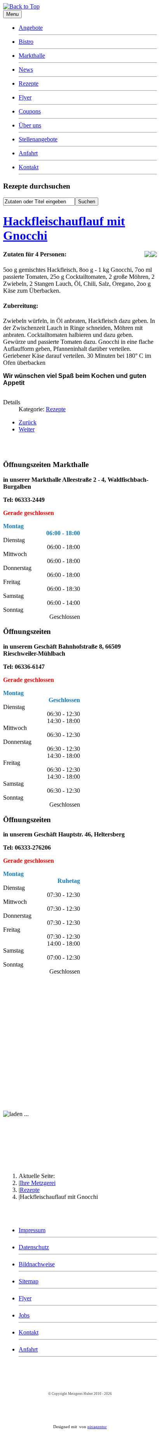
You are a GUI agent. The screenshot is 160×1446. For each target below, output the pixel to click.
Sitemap (28, 1281)
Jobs (24, 1315)
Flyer (25, 97)
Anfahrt (28, 153)
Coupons (30, 111)
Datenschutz (34, 1247)
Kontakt (28, 167)
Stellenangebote (38, 139)
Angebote (31, 27)
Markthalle (32, 55)
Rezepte (28, 83)
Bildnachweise (37, 1264)
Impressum (32, 1230)
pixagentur (97, 1427)
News (26, 69)
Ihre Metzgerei (38, 1183)
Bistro (26, 41)
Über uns (30, 125)
